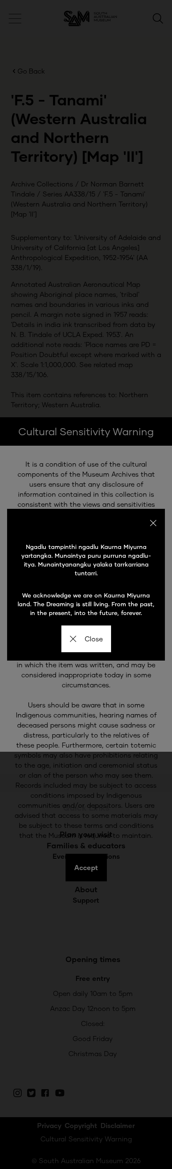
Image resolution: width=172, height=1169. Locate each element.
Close (94, 639)
